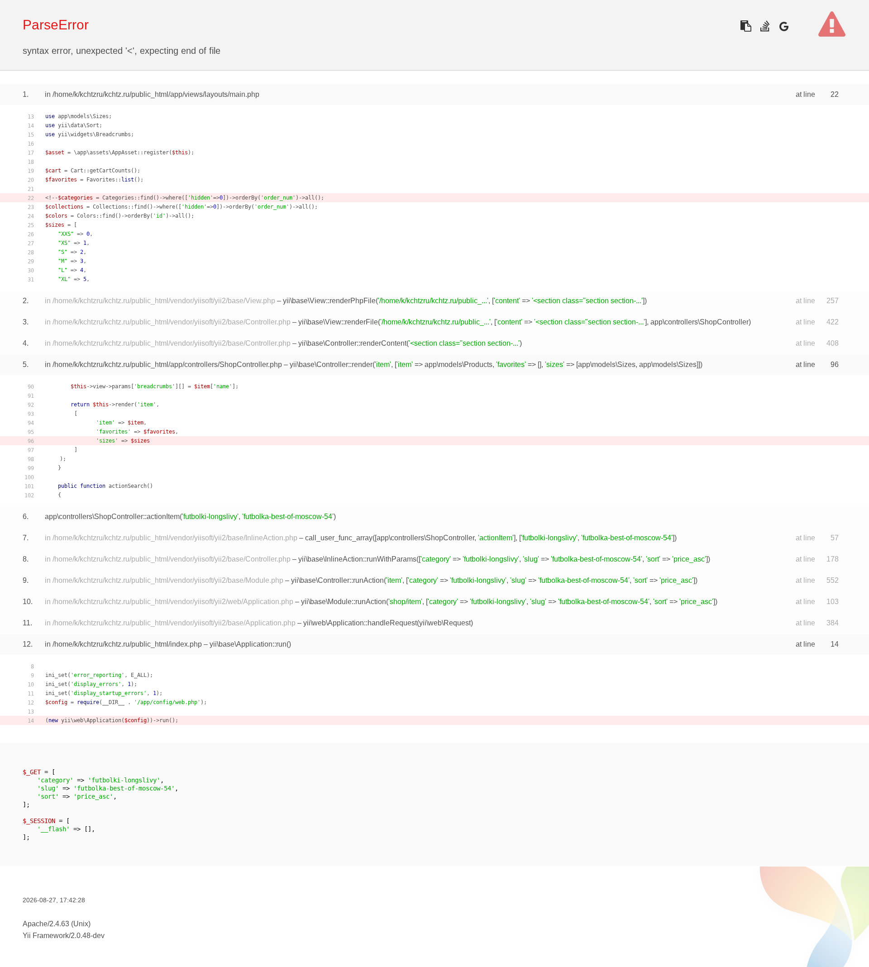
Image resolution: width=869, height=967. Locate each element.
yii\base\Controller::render (331, 364)
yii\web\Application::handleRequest (360, 623)
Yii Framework (46, 935)
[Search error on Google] (784, 26)
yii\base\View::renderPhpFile (329, 301)
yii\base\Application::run (248, 644)
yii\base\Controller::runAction (337, 580)
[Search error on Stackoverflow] (765, 26)
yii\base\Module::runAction (343, 601)
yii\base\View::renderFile (338, 322)
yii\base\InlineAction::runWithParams (357, 559)
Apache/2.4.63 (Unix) (57, 924)
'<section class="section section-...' (587, 301)
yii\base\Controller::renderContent (352, 343)
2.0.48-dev (88, 935)
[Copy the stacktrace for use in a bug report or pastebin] (746, 26)
